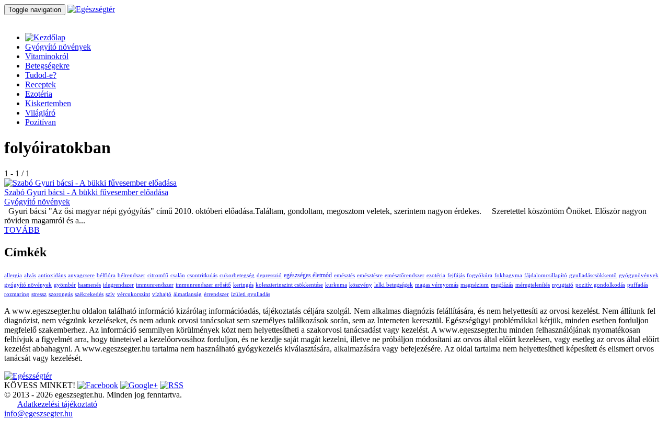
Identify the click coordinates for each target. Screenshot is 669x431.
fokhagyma (508, 275)
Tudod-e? (40, 75)
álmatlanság (188, 294)
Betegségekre (47, 65)
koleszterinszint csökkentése (289, 285)
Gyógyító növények (58, 46)
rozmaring (16, 294)
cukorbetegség (237, 275)
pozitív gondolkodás (600, 285)
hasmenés (89, 285)
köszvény (360, 285)
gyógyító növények (28, 285)
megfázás (502, 285)
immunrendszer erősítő (203, 285)
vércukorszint (133, 294)
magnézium (474, 285)
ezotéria (435, 275)
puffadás (637, 285)
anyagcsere (81, 275)
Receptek (40, 84)
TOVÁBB (22, 229)
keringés (243, 285)
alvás (30, 275)
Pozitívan (40, 122)
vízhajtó (161, 294)
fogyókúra (479, 275)
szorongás (61, 294)
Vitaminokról (46, 56)
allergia (13, 275)
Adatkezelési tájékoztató (57, 404)
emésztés (344, 275)
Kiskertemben (48, 103)
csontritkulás (202, 275)
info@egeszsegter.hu (38, 413)
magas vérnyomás (436, 285)
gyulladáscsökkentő (593, 275)
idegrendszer (118, 285)
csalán (177, 275)
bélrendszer (131, 275)
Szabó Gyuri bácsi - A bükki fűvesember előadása (86, 192)
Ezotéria (38, 93)
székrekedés (89, 294)
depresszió (269, 275)
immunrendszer (155, 285)
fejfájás (456, 275)
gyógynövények (639, 275)
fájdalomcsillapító (545, 275)
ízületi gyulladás (250, 294)
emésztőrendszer (404, 275)
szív (110, 294)
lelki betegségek (393, 285)
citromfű (157, 275)
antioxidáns (52, 275)
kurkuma (336, 285)
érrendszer (216, 294)
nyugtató (562, 285)
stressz (39, 294)
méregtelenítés (532, 285)
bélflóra (106, 275)
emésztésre (370, 275)
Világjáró (40, 112)
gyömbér (65, 285)
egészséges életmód (308, 275)
